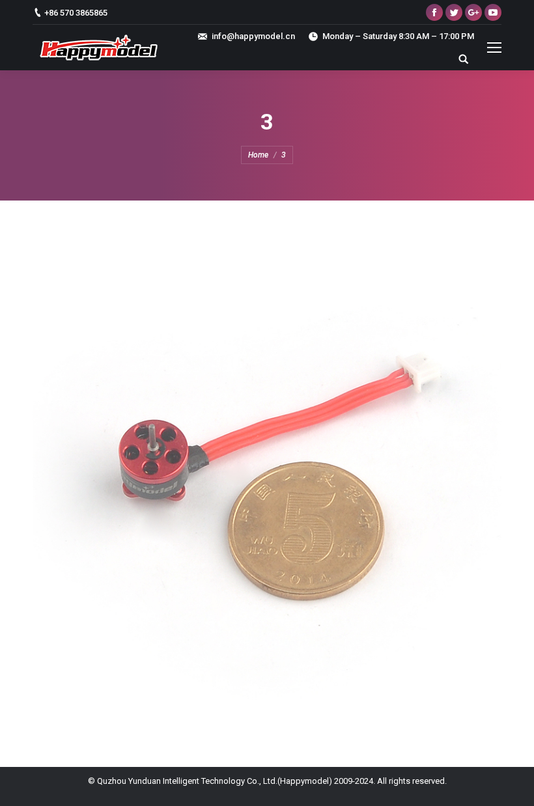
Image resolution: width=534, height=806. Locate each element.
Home (258, 155)
